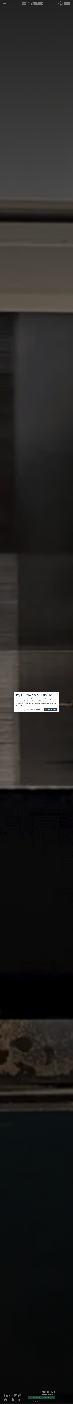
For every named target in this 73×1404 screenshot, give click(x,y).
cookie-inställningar (33, 709)
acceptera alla (50, 709)
